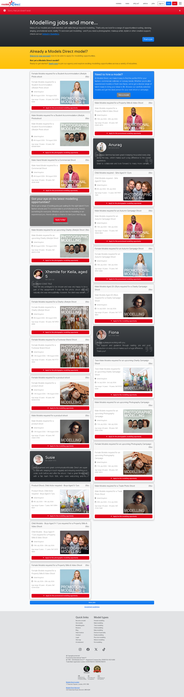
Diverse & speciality (100, 632)
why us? (136, 3)
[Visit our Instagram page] (80, 650)
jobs (153, 3)
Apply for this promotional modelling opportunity (61, 108)
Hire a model (123, 95)
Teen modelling (98, 625)
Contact (78, 635)
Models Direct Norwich (73, 688)
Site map (78, 640)
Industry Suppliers (50, 34)
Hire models (79, 623)
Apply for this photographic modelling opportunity (61, 153)
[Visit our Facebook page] (88, 650)
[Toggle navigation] (180, 3)
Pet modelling (98, 642)
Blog (77, 630)
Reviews (78, 628)
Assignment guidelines (92, 607)
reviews (118, 3)
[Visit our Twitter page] (96, 650)
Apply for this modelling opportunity (62, 408)
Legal (77, 637)
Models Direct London (72, 682)
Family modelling (99, 635)
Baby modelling (98, 630)
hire (168, 3)
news (127, 3)
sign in (161, 3)
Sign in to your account (40, 56)
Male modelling (98, 623)
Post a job (148, 39)
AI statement (79, 642)
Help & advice (80, 632)
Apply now (53, 63)
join (174, 3)
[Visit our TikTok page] (104, 650)
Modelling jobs (80, 625)
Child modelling (98, 628)
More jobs (92, 602)
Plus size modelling (99, 637)
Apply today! (60, 220)
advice (145, 3)
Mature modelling (99, 640)
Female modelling (99, 620)
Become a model (81, 620)
